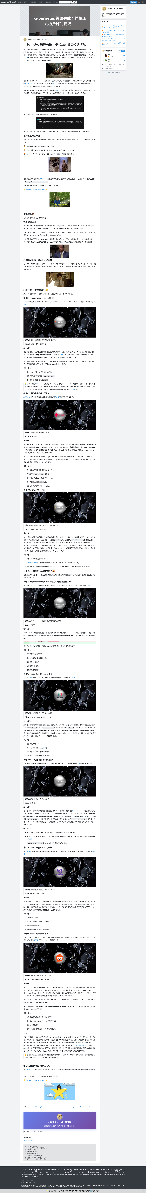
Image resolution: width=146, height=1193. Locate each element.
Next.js (76, 1173)
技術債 (91, 1174)
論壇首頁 (20, 2)
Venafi (25, 302)
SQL (83, 1173)
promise (113, 1169)
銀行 (31, 678)
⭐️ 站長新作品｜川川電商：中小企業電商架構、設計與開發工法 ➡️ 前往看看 (72, 1191)
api (95, 1174)
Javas (34, 1169)
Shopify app (111, 1171)
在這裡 (73, 389)
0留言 (35, 1131)
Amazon (85, 1171)
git (112, 1173)
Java (30, 1169)
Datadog (29, 851)
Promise (45, 1169)
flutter (59, 1169)
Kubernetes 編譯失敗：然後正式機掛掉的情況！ (56, 44)
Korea (32, 1180)
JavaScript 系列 (121, 1173)
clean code (113, 1174)
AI (28, 1169)
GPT (67, 1171)
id (26, 1171)
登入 (139, 2)
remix (117, 1174)
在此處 (57, 397)
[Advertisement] (113, 83)
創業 (108, 1174)
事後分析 (57, 90)
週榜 (120, 51)
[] (41, 1169)
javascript (53, 1169)
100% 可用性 (29, 84)
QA (109, 1169)
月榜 (123, 51)
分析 (121, 1174)
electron (36, 1176)
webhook (98, 1171)
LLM (64, 1173)
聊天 (109, 1173)
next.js (102, 1173)
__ (28, 1173)
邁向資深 (117, 1171)
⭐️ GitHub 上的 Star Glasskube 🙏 (35, 190)
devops (23, 1171)
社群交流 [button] (41, 2)
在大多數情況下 (81, 1045)
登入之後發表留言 (28, 1141)
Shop (80, 1173)
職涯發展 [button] (33, 2)
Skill (81, 1171)
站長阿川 (110, 55)
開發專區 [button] (48, 2)
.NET (29, 1171)
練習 (43, 1174)
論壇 (41, 1173)
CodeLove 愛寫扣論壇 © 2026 (28, 1183)
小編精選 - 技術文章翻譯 (33, 39)
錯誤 (53, 84)
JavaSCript (99, 1174)
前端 (47, 1173)
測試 (68, 1173)
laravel (97, 1169)
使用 (71, 1171)
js (121, 1171)
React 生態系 (49, 1174)
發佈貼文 (133, 2)
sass (22, 1173)
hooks (71, 1173)
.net (44, 1173)
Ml (73, 1171)
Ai (43, 1171)
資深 (74, 1174)
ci (106, 1169)
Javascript (75, 1169)
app (39, 1169)
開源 (55, 1174)
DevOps (104, 1171)
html (49, 1169)
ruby (101, 1169)
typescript (86, 1174)
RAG (77, 1174)
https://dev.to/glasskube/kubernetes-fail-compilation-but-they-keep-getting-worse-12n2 (62, 1107)
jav (88, 1169)
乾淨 (36, 1171)
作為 (81, 1174)
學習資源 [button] (26, 2)
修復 (44, 748)
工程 (32, 1176)
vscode (40, 1171)
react (32, 1171)
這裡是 (36, 940)
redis (115, 1173)
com (22, 1174)
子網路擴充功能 (32, 563)
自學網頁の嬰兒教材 (93, 1173)
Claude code (69, 1169)
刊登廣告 (55, 2)
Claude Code (52, 1173)
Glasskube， (29, 1070)
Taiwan (22, 1180)
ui (53, 1171)
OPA (62, 355)
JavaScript (92, 1169)
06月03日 (44, 39)
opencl (56, 1171)
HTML (63, 1169)
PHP (123, 1171)
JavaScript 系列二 (34, 1173)
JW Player (26, 397)
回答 (25, 1173)
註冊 (143, 2)
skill (66, 1174)
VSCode (39, 1174)
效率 (106, 1173)
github (89, 1171)
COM (104, 1174)
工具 (26, 58)
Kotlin (60, 1171)
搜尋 (74, 2)
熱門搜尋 (23, 1169)
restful (94, 1171)
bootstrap (59, 1173)
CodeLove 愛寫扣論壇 (8, 2)
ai (36, 1169)
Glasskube (44, 179)
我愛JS (109, 59)
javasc (84, 1169)
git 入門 (62, 1174)
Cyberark (52, 302)
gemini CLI (27, 1176)
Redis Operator (77, 811)
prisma (77, 1171)
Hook (80, 1169)
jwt (86, 1173)
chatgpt (70, 1174)
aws (58, 1174)
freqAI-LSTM (48, 1171)
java (104, 1169)
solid (64, 1171)
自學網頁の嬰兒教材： (30, 1174)
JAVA (117, 1169)
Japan (27, 1180)
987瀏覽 (40, 1131)
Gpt (121, 1169)
